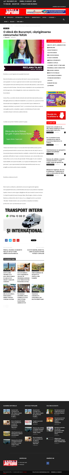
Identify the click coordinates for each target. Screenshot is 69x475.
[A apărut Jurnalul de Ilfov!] (28, 422)
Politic (27, 17)
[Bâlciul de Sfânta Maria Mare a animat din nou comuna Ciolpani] (9, 288)
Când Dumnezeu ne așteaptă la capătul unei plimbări (55, 150)
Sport (6, 21)
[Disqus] (23, 332)
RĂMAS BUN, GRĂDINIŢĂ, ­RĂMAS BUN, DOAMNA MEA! (60, 440)
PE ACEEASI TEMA (9, 259)
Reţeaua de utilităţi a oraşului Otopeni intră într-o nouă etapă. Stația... (16, 442)
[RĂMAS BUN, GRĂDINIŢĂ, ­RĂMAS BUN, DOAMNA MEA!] (49, 440)
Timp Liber (19, 21)
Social (44, 17)
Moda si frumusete (54, 60)
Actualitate (18, 17)
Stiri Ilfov (10, 17)
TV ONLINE (7, 4)
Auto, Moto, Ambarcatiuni (57, 45)
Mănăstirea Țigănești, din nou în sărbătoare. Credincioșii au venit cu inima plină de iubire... (55, 171)
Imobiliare (51, 47)
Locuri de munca (54, 55)
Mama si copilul (53, 62)
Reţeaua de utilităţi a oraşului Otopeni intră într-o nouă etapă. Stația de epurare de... (55, 160)
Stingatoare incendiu (29, 4)
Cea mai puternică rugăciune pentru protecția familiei (59, 411)
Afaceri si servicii (54, 70)
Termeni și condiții (56, 472)
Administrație (36, 17)
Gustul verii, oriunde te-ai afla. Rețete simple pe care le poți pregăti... (16, 413)
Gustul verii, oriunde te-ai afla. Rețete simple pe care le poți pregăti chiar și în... (55, 128)
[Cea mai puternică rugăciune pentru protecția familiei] (49, 411)
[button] (64, 20)
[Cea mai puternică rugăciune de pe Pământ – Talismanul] (49, 419)
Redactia (7, 37)
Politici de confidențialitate (41, 472)
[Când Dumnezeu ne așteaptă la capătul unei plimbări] (38, 267)
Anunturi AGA (52, 83)
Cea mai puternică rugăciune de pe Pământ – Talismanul (59, 420)
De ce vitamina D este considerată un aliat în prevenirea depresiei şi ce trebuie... (54, 140)
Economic (51, 17)
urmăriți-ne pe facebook (59, 6)
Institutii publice (53, 73)
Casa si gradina (53, 57)
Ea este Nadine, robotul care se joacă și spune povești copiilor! (35, 251)
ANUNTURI (15, 4)
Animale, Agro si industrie (57, 68)
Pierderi (51, 85)
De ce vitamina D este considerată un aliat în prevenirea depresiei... (16, 424)
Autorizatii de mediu (55, 75)
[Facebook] (47, 463)
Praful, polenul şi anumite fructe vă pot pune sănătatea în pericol (12, 251)
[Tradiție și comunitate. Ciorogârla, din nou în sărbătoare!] (38, 288)
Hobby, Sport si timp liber (57, 65)
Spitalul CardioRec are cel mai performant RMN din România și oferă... (59, 430)
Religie (12, 21)
